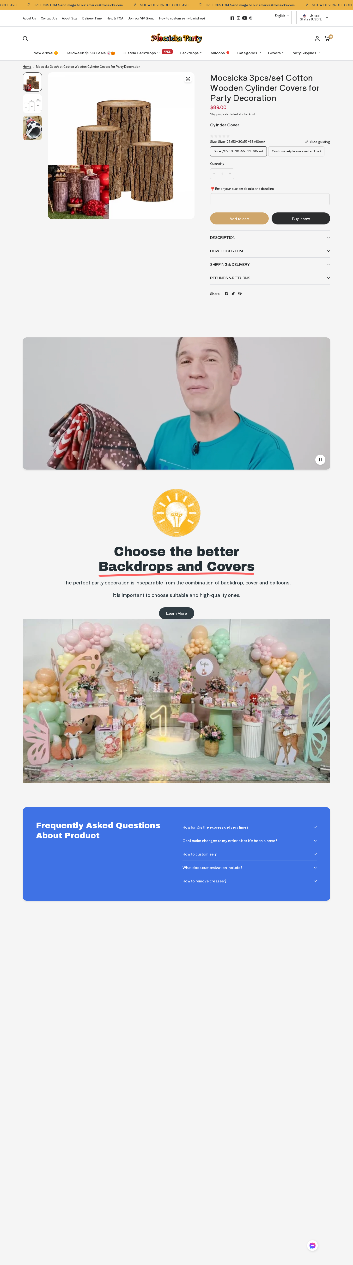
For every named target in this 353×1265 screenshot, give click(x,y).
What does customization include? (212, 867)
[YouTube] (245, 18)
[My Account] (317, 38)
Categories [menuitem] (247, 52)
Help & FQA (115, 18)
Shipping (216, 114)
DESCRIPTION (223, 237)
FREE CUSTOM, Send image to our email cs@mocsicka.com (222, 5)
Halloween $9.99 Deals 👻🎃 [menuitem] (90, 52)
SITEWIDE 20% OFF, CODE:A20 (136, 5)
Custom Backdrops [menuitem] (139, 52)
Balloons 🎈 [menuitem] (219, 52)
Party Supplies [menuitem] (304, 52)
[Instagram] (238, 18)
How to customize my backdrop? (182, 18)
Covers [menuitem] (274, 52)
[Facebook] (232, 18)
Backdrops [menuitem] (189, 52)
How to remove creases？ (205, 880)
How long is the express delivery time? (215, 827)
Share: (215, 293)
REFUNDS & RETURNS (230, 277)
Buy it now (301, 218)
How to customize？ (200, 853)
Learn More (176, 613)
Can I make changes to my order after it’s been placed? (230, 840)
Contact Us (49, 18)
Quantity (217, 163)
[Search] (26, 38)
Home (27, 66)
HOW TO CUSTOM (226, 250)
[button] (312, 1246)
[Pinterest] (251, 18)
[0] (326, 38)
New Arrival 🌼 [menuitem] (46, 52)
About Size (70, 18)
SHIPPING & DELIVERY (230, 264)
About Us (29, 18)
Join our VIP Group (141, 18)
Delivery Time (92, 18)
